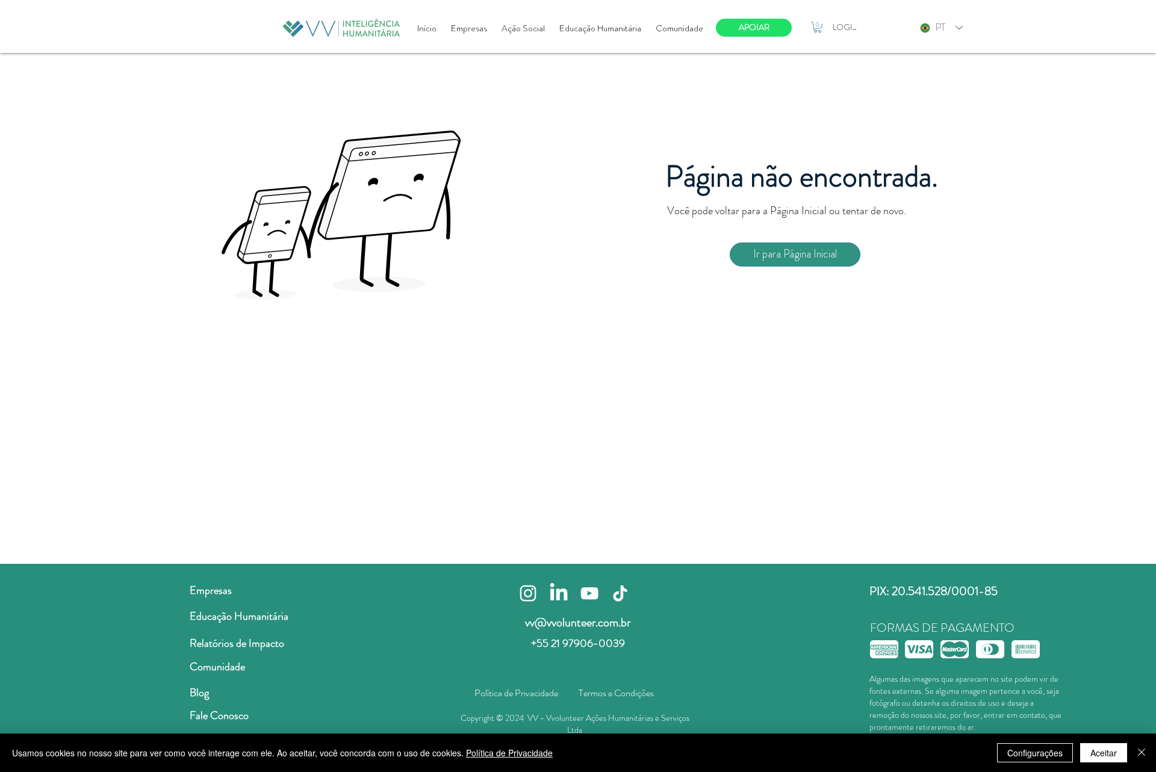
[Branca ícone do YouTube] (589, 593)
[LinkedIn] (559, 593)
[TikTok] (620, 593)
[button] (817, 27)
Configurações (1035, 753)
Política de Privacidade (509, 753)
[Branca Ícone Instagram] (528, 593)
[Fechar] (1141, 752)
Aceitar (1103, 753)
